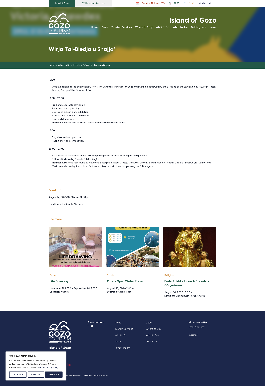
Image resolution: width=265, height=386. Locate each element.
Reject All (36, 374)
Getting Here (198, 27)
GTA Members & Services (93, 3)
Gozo (104, 27)
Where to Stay (144, 27)
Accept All (54, 374)
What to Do (162, 27)
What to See (180, 27)
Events (76, 65)
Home (94, 27)
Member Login (205, 3)
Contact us (151, 341)
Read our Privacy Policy (47, 368)
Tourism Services (121, 27)
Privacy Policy (122, 348)
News (213, 27)
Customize (18, 374)
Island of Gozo (62, 3)
